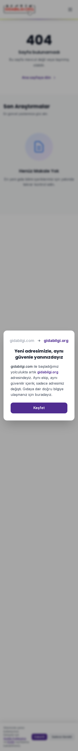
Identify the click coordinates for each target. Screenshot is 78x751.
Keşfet (39, 408)
